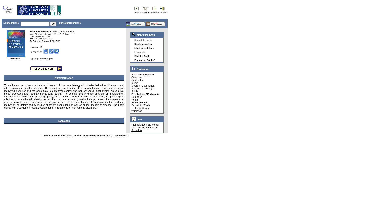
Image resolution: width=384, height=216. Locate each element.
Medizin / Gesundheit (142, 85)
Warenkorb (144, 12)
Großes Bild (14, 58)
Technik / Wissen (140, 108)
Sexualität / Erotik (140, 105)
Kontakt (101, 135)
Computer (136, 77)
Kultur (134, 83)
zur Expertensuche (70, 23)
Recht (134, 99)
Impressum (89, 135)
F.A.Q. (110, 135)
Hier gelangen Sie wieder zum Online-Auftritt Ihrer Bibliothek (145, 127)
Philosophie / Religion (143, 88)
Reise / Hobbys (139, 102)
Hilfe (136, 12)
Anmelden (162, 12)
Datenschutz (121, 135)
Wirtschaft (136, 111)
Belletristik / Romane (142, 74)
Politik (134, 91)
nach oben (64, 121)
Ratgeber (136, 97)
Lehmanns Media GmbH (67, 135)
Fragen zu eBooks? (144, 60)
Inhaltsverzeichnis (144, 48)
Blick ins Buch (142, 56)
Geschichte (137, 80)
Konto (154, 12)
